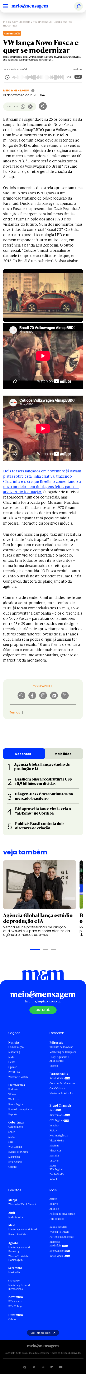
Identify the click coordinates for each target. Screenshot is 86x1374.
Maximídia (14, 1157)
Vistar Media (56, 1140)
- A (9, 106)
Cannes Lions (15, 1127)
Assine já (43, 1010)
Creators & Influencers (62, 1083)
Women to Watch (59, 1232)
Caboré (12, 1167)
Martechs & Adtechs (61, 1093)
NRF (10, 1142)
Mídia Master (15, 1217)
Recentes (23, 754)
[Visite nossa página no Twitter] (34, 1367)
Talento (53, 1066)
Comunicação (21, 22)
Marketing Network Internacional (19, 1287)
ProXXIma (14, 1072)
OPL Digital (55, 1120)
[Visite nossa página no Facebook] (24, 1367)
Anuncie (54, 1209)
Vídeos (12, 1094)
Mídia (11, 1057)
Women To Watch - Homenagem (18, 1258)
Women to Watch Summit (22, 1204)
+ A (16, 106)
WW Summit (15, 1147)
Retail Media (56, 1078)
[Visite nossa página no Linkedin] (52, 1367)
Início (6, 22)
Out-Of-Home (57, 1088)
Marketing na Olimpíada (62, 1052)
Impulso (53, 1125)
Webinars (13, 1099)
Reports (12, 1114)
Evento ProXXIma (18, 1152)
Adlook (53, 1179)
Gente (11, 1062)
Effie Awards (15, 1162)
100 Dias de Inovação (61, 1047)
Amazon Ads (56, 1115)
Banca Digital (15, 1104)
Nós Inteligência (58, 1135)
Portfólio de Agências (20, 1109)
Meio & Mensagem (16, 90)
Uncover (54, 1160)
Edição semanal (58, 1227)
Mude (52, 1165)
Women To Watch (18, 1077)
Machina (54, 1145)
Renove (53, 1204)
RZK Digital (55, 1169)
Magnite (54, 1155)
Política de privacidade (62, 1214)
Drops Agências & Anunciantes (59, 1059)
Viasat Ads (55, 1150)
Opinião (12, 1067)
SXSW (11, 1132)
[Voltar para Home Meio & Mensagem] (34, 6)
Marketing (14, 1052)
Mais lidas (62, 754)
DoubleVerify (56, 1174)
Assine (53, 1199)
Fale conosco (56, 1219)
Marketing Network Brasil (22, 1229)
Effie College (15, 1306)
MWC (11, 1137)
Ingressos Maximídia (55, 1243)
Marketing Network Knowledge (19, 1249)
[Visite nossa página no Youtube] (61, 1367)
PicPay (53, 1130)
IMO (51, 1110)
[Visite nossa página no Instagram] (43, 1367)
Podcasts (13, 1089)
